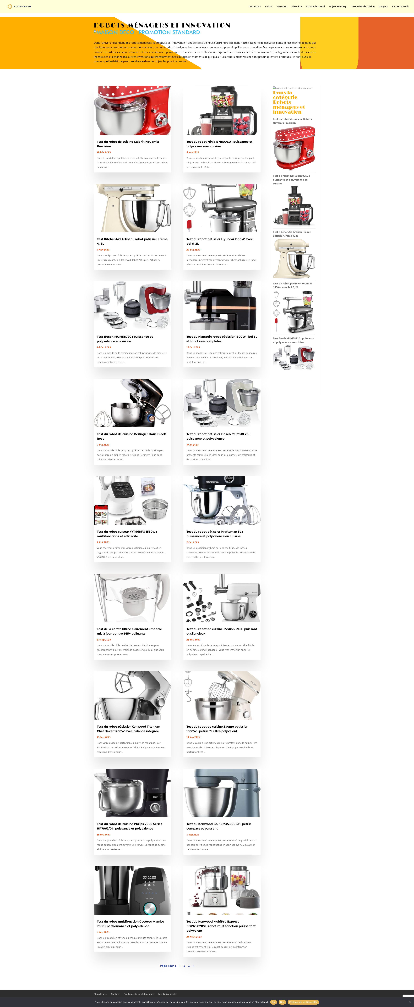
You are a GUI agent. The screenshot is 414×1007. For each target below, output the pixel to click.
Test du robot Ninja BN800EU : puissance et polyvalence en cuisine (291, 179)
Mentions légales (167, 994)
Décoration (255, 6)
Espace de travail (315, 6)
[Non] (410, 1002)
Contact (115, 994)
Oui (273, 1002)
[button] (147, 32)
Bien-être (297, 6)
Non (282, 1002)
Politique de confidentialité (139, 994)
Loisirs (268, 6)
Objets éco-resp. (338, 6)
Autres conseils (400, 6)
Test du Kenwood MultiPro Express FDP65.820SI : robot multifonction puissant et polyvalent (221, 926)
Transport (282, 6)
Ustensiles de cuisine (363, 6)
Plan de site (100, 994)
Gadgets (383, 6)
